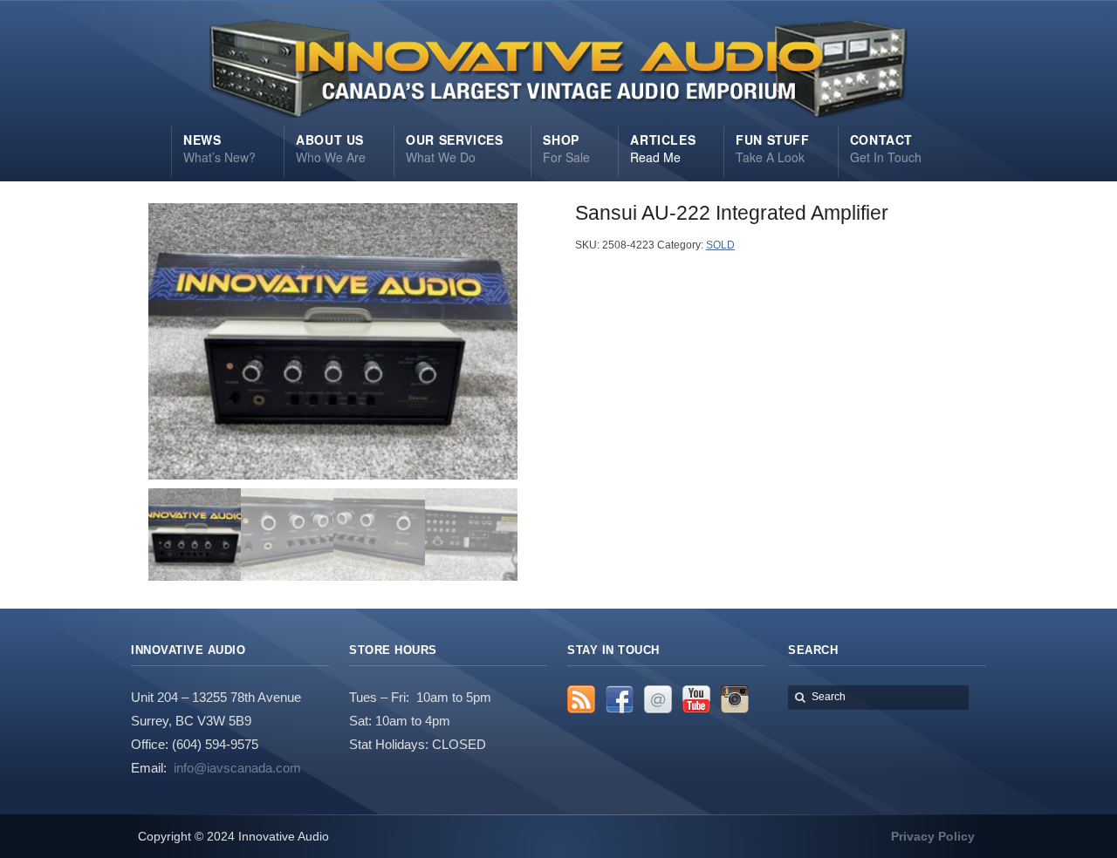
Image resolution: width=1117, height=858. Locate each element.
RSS (581, 699)
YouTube (696, 699)
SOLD (720, 245)
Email (658, 699)
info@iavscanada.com (237, 767)
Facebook (620, 699)
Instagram (735, 699)
